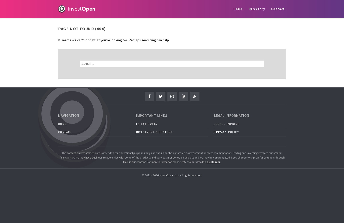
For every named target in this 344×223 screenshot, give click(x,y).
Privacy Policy (226, 132)
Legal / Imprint (226, 124)
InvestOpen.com (169, 175)
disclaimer (213, 162)
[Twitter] (160, 96)
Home (238, 9)
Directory (257, 9)
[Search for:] (172, 63)
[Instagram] (172, 96)
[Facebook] (149, 96)
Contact (278, 9)
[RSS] (194, 96)
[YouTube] (183, 96)
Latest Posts (146, 124)
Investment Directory (154, 132)
